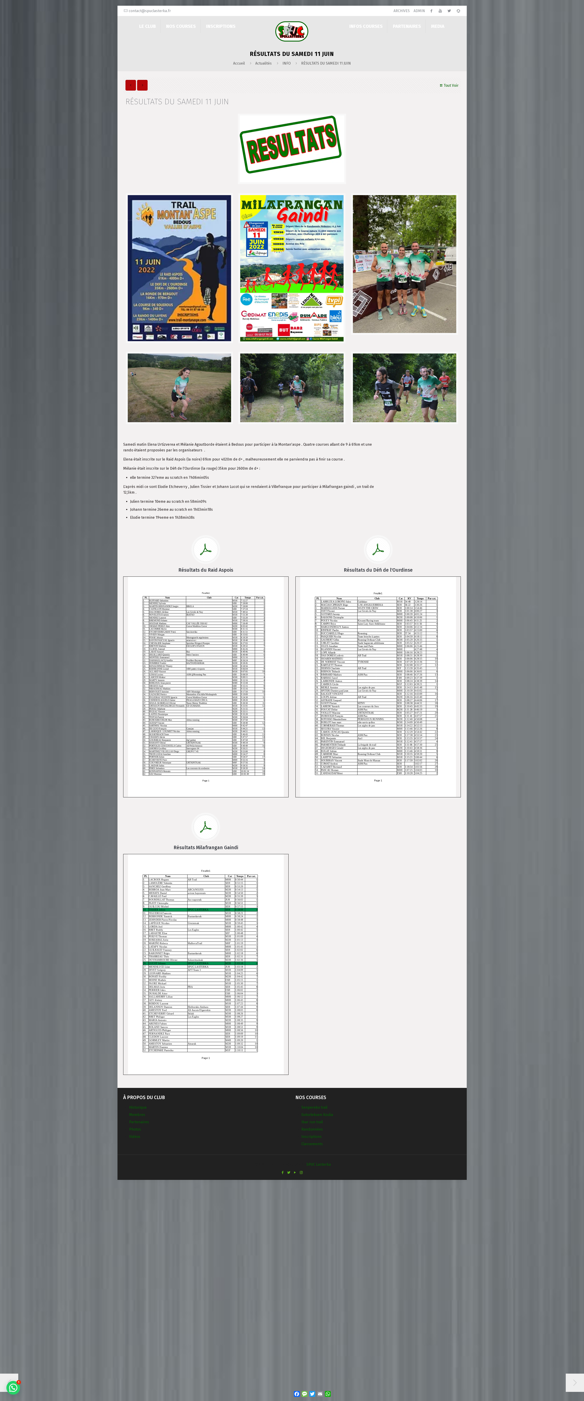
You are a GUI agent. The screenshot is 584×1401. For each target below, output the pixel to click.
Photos (135, 1129)
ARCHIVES (402, 11)
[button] (13, 1388)
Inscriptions (311, 1136)
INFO (286, 63)
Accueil (239, 63)
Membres (137, 1115)
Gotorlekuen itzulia (317, 1115)
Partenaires (139, 1122)
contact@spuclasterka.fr (150, 11)
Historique (138, 1107)
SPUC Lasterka (318, 1164)
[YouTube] (295, 1173)
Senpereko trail (314, 1107)
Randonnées (312, 1129)
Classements (312, 1144)
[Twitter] (289, 1173)
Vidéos (134, 1136)
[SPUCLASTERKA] (291, 31)
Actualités (263, 63)
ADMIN (419, 11)
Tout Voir (451, 85)
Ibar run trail (312, 1122)
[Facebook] (282, 1173)
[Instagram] (301, 1173)
